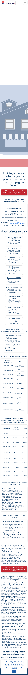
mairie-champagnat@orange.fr (17, 222)
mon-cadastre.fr (11, 599)
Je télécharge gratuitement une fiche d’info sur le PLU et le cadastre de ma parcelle (14, 192)
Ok (14, 671)
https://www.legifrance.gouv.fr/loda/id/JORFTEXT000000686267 (14, 658)
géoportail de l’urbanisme (10, 596)
